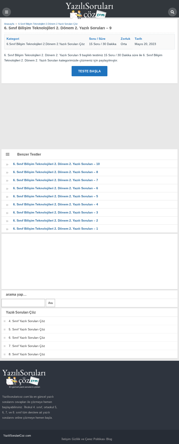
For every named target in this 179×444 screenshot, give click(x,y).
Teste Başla (89, 71)
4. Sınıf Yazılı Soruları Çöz (27, 321)
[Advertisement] (89, 116)
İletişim (66, 439)
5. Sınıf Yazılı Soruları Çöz (27, 329)
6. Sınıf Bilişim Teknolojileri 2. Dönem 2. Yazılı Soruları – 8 (55, 172)
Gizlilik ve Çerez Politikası (88, 439)
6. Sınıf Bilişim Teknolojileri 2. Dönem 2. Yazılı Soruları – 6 (55, 188)
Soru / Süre (97, 38)
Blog (109, 439)
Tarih (138, 38)
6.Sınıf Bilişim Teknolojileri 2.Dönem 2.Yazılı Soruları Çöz (46, 44)
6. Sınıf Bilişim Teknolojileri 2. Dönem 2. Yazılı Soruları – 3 (55, 212)
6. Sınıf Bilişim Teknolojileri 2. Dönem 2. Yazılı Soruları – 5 (55, 196)
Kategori (13, 38)
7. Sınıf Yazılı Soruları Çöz (27, 346)
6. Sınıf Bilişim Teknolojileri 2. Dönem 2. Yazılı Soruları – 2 (55, 220)
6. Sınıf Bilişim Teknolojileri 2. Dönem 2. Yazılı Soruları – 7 (55, 180)
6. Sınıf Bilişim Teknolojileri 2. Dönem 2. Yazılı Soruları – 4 (55, 204)
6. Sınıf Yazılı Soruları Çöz (27, 337)
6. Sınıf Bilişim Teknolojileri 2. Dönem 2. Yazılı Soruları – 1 (55, 228)
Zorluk (125, 38)
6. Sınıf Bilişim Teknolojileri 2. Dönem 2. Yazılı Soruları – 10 (56, 164)
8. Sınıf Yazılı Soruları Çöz (27, 354)
